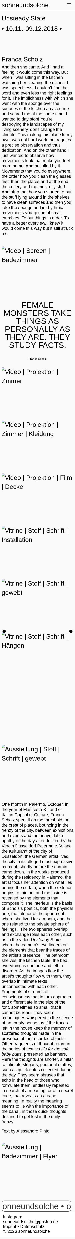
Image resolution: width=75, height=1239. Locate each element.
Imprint (9, 1226)
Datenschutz (32, 1226)
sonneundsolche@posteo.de (30, 1221)
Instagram (12, 1216)
